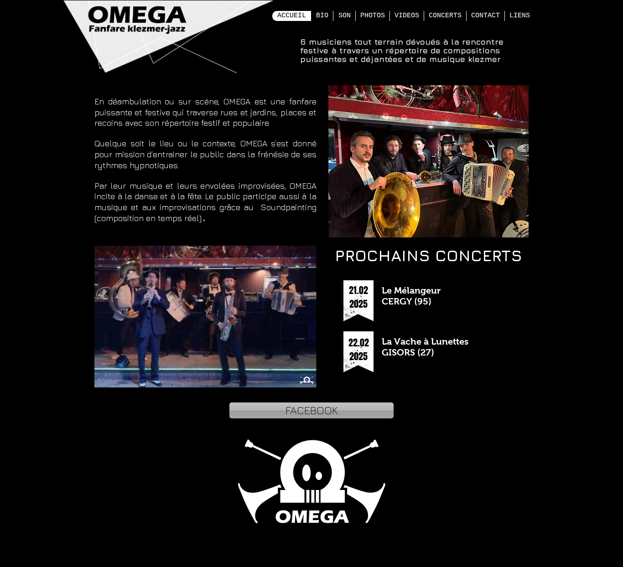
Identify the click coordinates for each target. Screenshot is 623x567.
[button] (305, 377)
